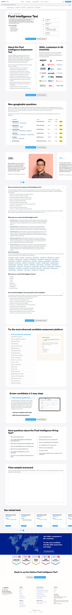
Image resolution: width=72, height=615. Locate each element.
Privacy (35, 611)
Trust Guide (41, 611)
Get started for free (30, 38)
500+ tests (10, 13)
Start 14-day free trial (40, 577)
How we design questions (13, 111)
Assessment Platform (10, 7)
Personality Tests (37, 7)
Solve (61, 121)
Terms (30, 611)
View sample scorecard (41, 320)
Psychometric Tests (30, 7)
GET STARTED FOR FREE (48, 551)
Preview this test (29, 320)
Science (20, 590)
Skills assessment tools (40, 588)
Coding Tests (23, 7)
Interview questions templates (41, 596)
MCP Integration (22, 596)
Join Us (55, 590)
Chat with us (30, 577)
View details (8, 525)
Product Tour (21, 588)
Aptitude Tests (17, 7)
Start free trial (68, 1)
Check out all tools (40, 603)
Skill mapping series (40, 593)
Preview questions (41, 38)
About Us (55, 588)
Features (20, 593)
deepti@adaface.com (5, 594)
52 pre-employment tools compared (42, 590)
